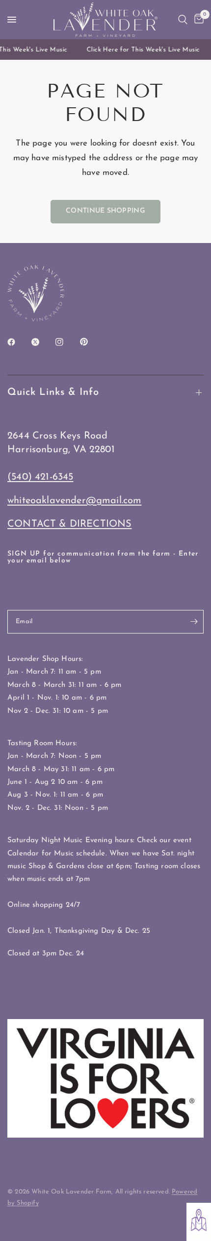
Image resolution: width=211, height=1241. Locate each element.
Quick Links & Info (53, 392)
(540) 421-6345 (40, 477)
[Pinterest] (91, 342)
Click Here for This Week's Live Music (140, 50)
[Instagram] (66, 342)
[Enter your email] (194, 621)
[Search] (183, 19)
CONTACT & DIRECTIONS (69, 524)
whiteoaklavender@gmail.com (74, 501)
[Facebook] (18, 342)
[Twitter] (42, 342)
